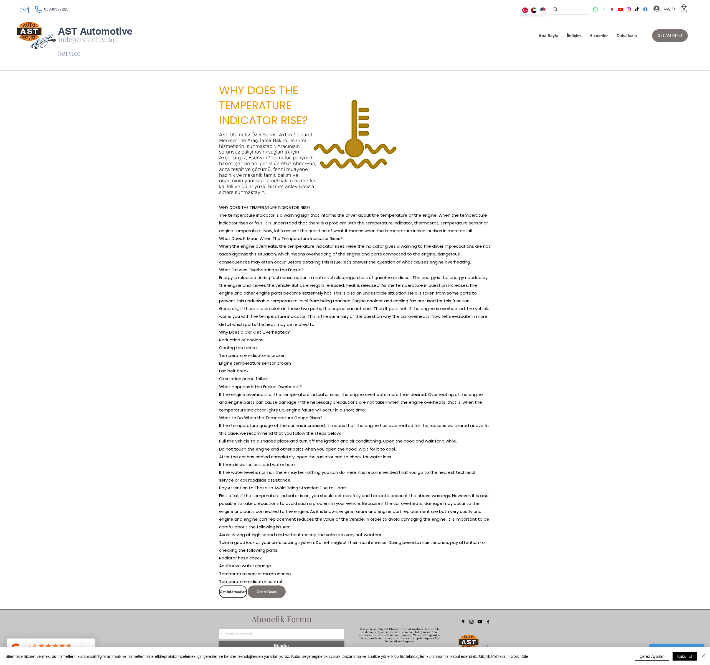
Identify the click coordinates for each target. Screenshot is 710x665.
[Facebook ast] (645, 9)
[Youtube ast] (620, 9)
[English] (542, 10)
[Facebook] (488, 622)
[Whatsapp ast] (595, 9)
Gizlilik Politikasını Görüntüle (503, 656)
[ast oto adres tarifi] (612, 9)
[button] (684, 8)
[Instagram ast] (629, 9)
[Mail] (24, 10)
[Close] (703, 656)
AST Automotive (95, 31)
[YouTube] (480, 622)
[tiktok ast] (637, 9)
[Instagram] (471, 622)
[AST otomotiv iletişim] (604, 9)
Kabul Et (684, 656)
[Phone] (38, 9)
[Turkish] (525, 10)
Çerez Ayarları (652, 656)
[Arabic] (533, 10)
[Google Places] (463, 622)
